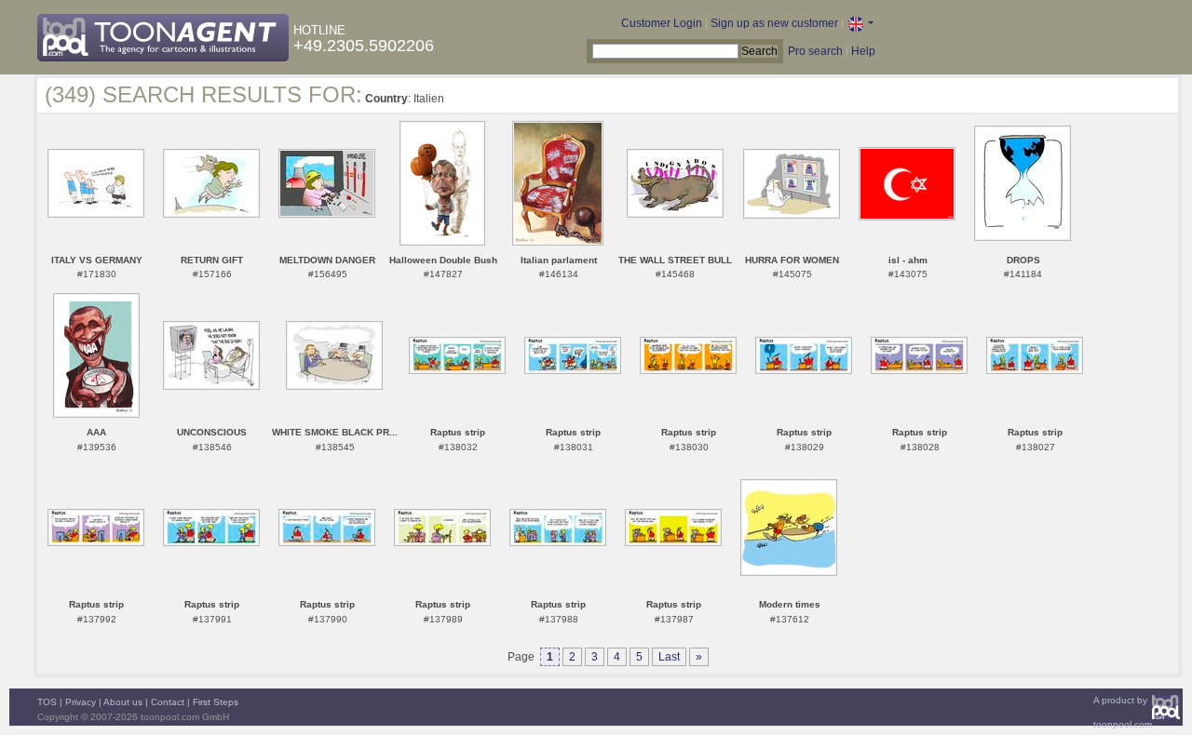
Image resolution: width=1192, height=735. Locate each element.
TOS (47, 702)
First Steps (215, 702)
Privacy (80, 702)
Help (863, 51)
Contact (167, 702)
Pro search (815, 51)
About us (122, 702)
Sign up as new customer (774, 23)
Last (669, 656)
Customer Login (661, 23)
